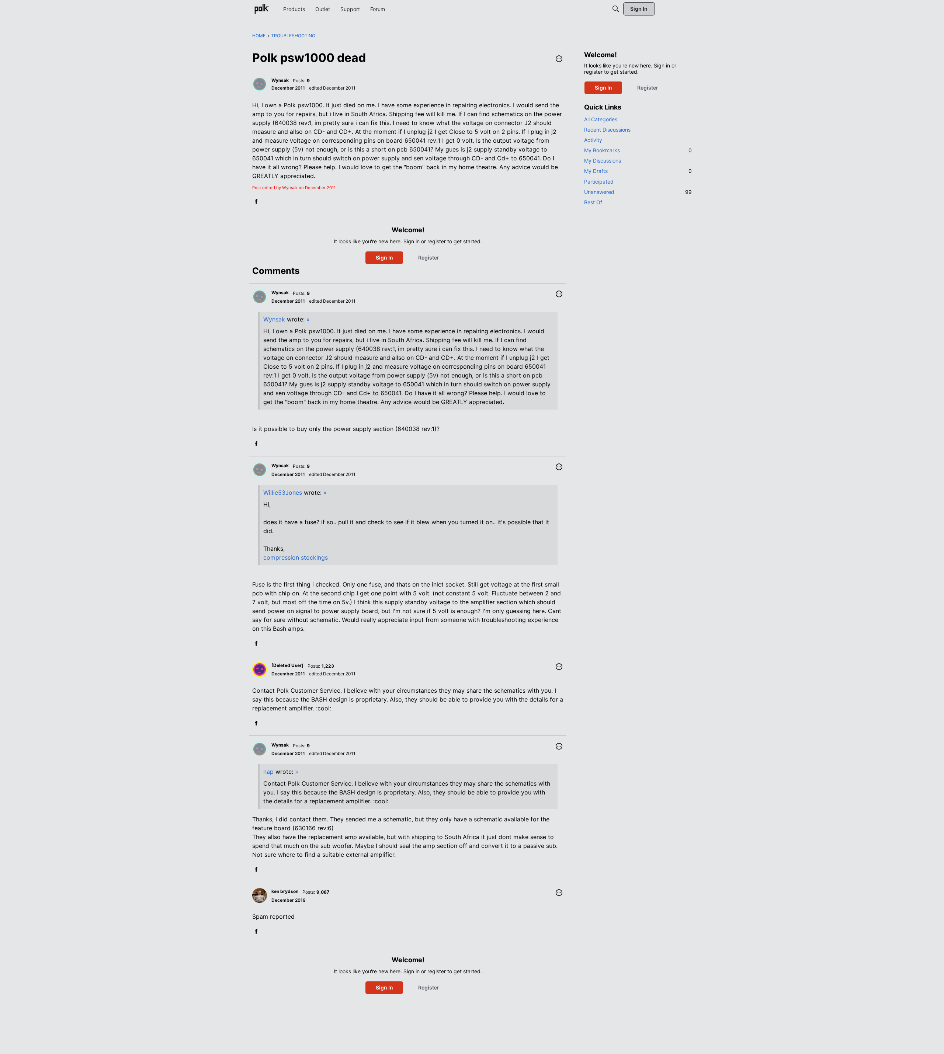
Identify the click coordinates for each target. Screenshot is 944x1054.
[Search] (615, 8)
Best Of (593, 202)
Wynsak (274, 319)
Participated (599, 181)
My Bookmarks (638, 150)
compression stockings (295, 557)
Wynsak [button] (280, 80)
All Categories (600, 119)
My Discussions (602, 160)
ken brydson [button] (284, 891)
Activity (593, 140)
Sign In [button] (384, 257)
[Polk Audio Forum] (261, 9)
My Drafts (638, 171)
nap (268, 771)
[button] (559, 59)
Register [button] (428, 257)
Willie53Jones (282, 492)
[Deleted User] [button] (287, 665)
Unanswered (638, 192)
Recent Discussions (607, 129)
